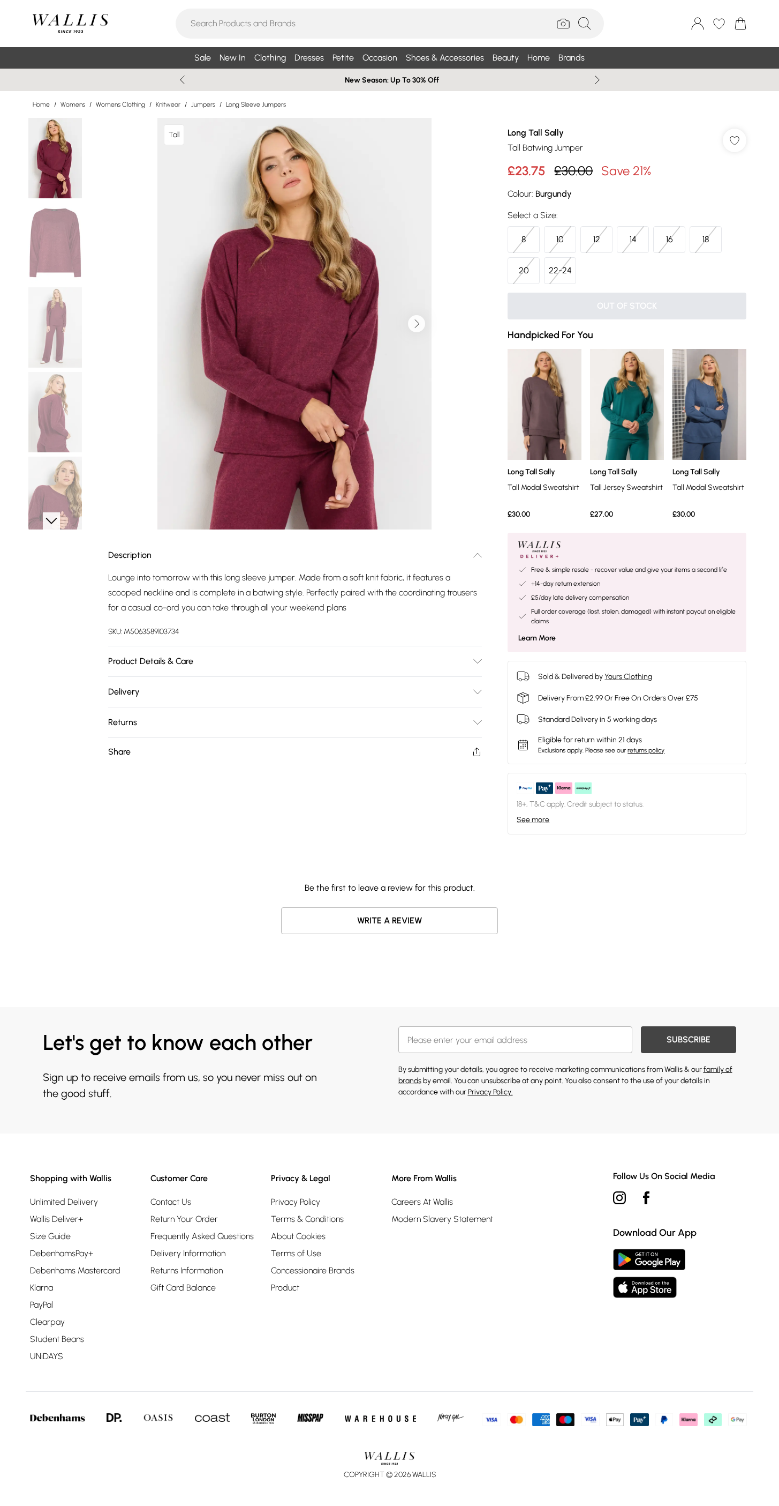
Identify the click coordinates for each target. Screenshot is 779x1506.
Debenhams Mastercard (75, 1270)
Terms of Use (296, 1253)
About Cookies (298, 1236)
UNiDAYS (46, 1356)
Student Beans (57, 1339)
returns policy (645, 750)
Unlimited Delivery (64, 1202)
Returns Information (186, 1270)
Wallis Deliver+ (56, 1219)
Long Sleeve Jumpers (256, 104)
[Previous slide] (182, 79)
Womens (72, 104)
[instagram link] (619, 1197)
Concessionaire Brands (312, 1270)
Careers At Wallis (422, 1202)
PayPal (41, 1305)
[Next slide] (597, 79)
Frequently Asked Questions (202, 1236)
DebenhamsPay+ (61, 1253)
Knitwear (168, 104)
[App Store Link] (649, 1273)
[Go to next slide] (416, 323)
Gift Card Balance (183, 1288)
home (41, 104)
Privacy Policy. (490, 1092)
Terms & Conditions (307, 1219)
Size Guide (50, 1236)
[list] (294, 324)
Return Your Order (184, 1219)
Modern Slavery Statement (442, 1219)
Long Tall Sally (536, 133)
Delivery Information (187, 1253)
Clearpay (47, 1322)
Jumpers (203, 104)
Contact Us (170, 1202)
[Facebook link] (646, 1197)
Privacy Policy (295, 1202)
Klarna (41, 1288)
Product (285, 1288)
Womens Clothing (120, 104)
